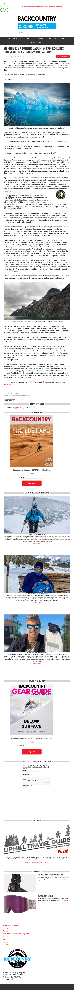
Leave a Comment (63, 56)
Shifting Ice (25, 395)
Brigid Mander (10, 56)
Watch (14, 39)
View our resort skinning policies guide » (37, 862)
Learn (27, 39)
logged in (17, 408)
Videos (5, 945)
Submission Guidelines (11, 925)
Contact (6, 928)
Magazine (48, 39)
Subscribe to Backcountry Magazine (16, 934)
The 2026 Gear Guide (35, 43)
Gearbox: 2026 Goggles (45, 896)
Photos (5, 942)
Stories (15, 393)
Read (9, 39)
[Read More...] (66, 900)
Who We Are (63, 39)
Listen (21, 39)
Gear (33, 39)
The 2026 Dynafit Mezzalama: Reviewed (50, 875)
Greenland (17, 395)
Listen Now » (37, 543)
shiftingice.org (33, 382)
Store (55, 39)
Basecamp (40, 39)
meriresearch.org (10, 384)
